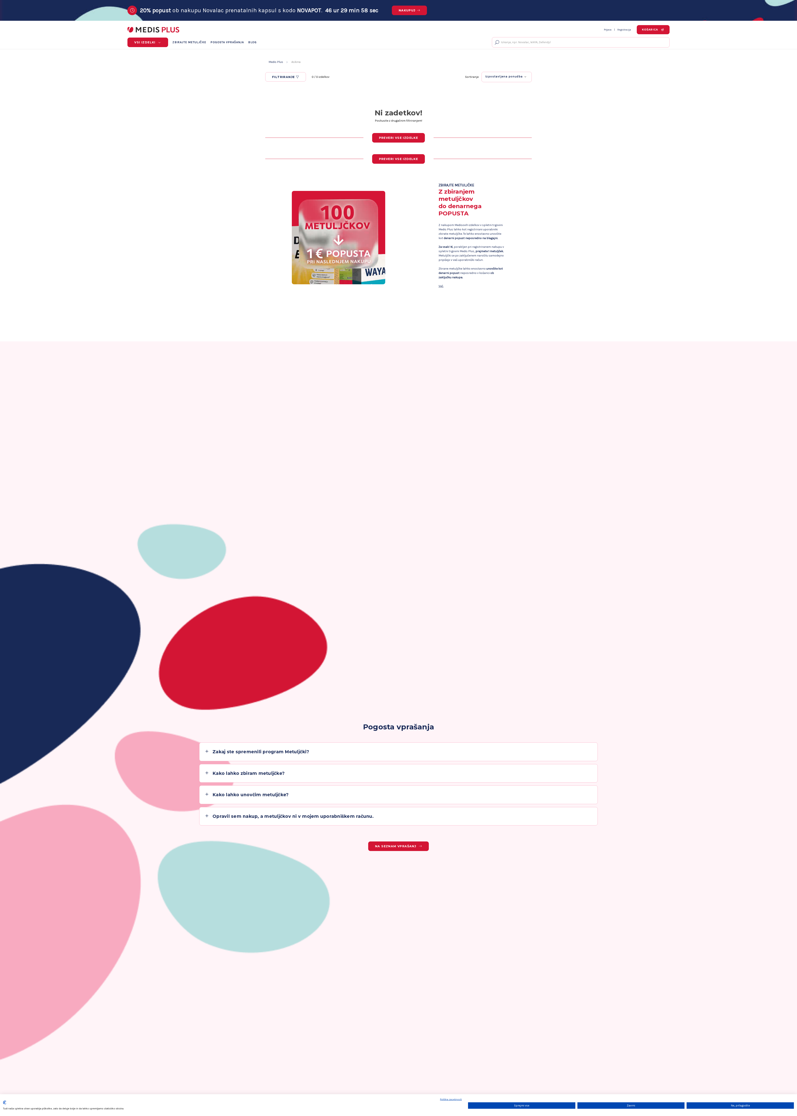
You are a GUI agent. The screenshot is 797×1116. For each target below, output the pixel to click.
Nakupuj (407, 10)
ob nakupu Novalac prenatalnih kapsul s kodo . (259, 10)
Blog (252, 42)
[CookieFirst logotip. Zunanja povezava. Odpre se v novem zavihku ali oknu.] (4, 1102)
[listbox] (507, 76)
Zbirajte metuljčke (189, 42)
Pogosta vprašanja (227, 42)
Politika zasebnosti (451, 1099)
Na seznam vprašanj (396, 846)
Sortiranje (472, 77)
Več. (441, 286)
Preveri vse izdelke (398, 138)
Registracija (624, 29)
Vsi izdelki (145, 42)
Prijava (607, 29)
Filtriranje (284, 77)
